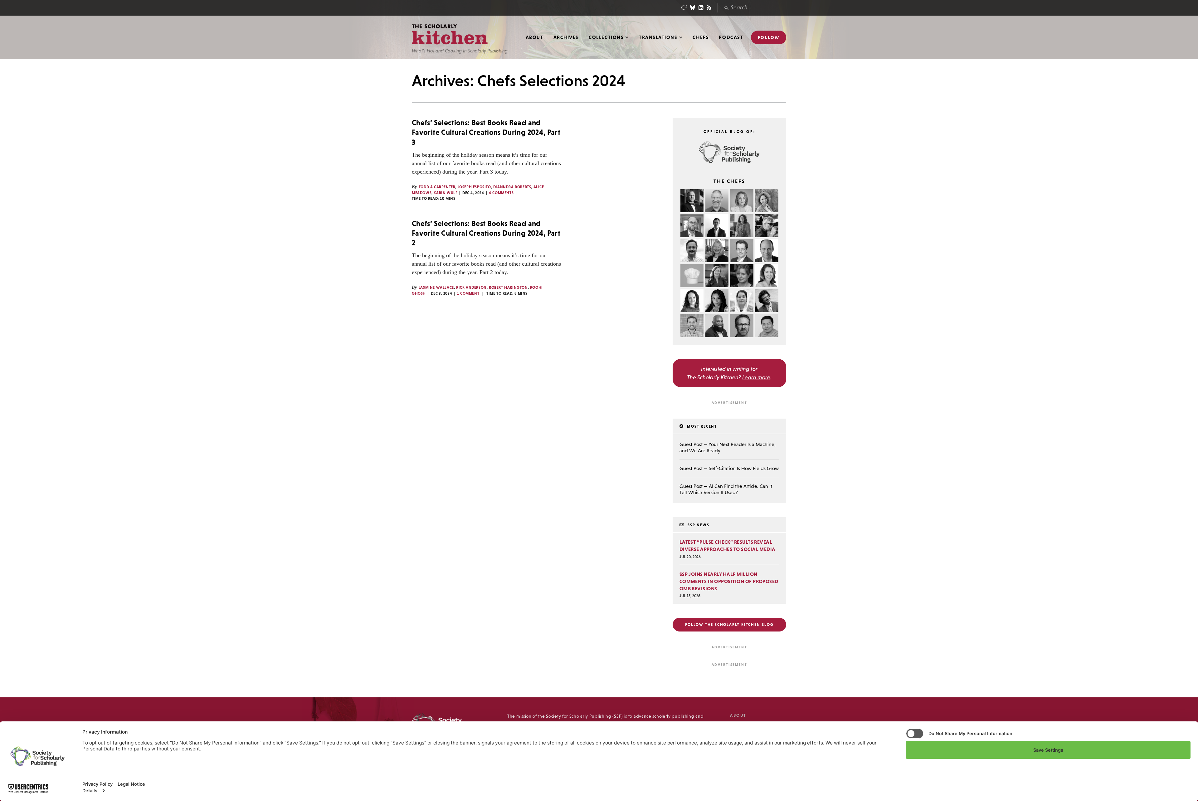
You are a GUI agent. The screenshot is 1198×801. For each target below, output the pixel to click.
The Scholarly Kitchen (450, 34)
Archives (566, 37)
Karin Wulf (445, 193)
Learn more (756, 377)
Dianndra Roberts (512, 187)
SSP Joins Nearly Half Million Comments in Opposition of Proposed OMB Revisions (728, 581)
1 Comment (468, 293)
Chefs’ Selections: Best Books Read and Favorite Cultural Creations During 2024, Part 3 (486, 132)
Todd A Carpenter (437, 187)
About (534, 37)
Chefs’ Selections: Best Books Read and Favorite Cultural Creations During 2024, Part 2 (486, 233)
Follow (768, 37)
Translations (658, 37)
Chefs (701, 37)
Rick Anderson (471, 287)
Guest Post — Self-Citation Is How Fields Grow (729, 468)
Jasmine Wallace (436, 287)
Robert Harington (508, 287)
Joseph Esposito (474, 187)
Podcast (731, 37)
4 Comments (501, 193)
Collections (606, 37)
